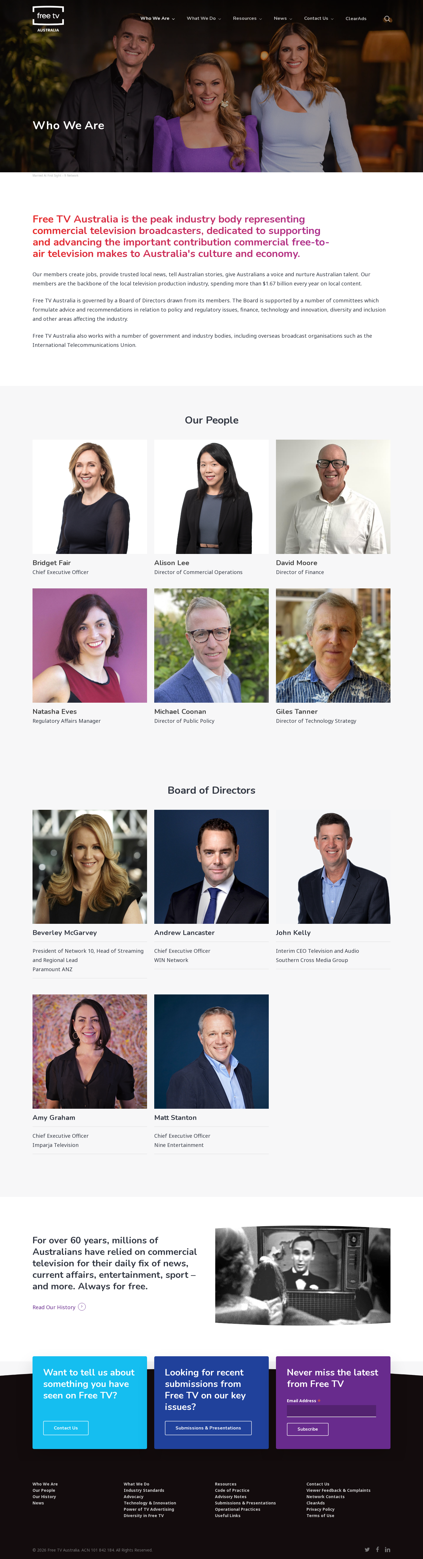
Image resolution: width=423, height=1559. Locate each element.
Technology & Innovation (150, 1503)
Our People (44, 1490)
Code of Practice (232, 1490)
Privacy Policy (320, 1509)
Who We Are (45, 1484)
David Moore (296, 562)
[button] (66, 1428)
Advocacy (134, 1497)
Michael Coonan (180, 711)
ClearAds (315, 1503)
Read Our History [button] (54, 1307)
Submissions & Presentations (245, 1503)
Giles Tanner (297, 711)
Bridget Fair (52, 562)
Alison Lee (171, 562)
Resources (226, 1484)
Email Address (304, 1401)
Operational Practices (237, 1509)
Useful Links (228, 1516)
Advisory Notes (231, 1497)
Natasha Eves (55, 711)
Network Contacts (325, 1497)
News (38, 1503)
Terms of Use (320, 1516)
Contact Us (317, 1484)
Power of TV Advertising (149, 1509)
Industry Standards (144, 1490)
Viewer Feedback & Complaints (338, 1490)
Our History (44, 1497)
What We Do (136, 1484)
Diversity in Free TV (144, 1516)
